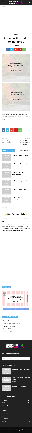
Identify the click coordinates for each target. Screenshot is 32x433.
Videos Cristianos (8, 331)
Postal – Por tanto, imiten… (21, 155)
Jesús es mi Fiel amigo (19, 386)
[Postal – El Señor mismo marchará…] (6, 200)
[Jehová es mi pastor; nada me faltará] (6, 380)
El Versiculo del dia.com (9, 326)
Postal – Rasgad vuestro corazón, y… (7, 142)
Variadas (9, 6)
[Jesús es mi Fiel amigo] (6, 388)
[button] (29, 2)
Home (3, 6)
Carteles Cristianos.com (9, 321)
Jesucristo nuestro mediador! (21, 369)
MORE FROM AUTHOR (22, 151)
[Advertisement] (16, 20)
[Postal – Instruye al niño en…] (6, 183)
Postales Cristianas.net (9, 329)
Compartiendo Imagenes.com (11, 323)
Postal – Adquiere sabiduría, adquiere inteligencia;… (24, 142)
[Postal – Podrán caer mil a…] (6, 191)
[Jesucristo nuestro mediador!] (6, 371)
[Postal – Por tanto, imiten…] (6, 157)
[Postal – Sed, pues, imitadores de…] (6, 174)
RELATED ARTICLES (8, 151)
